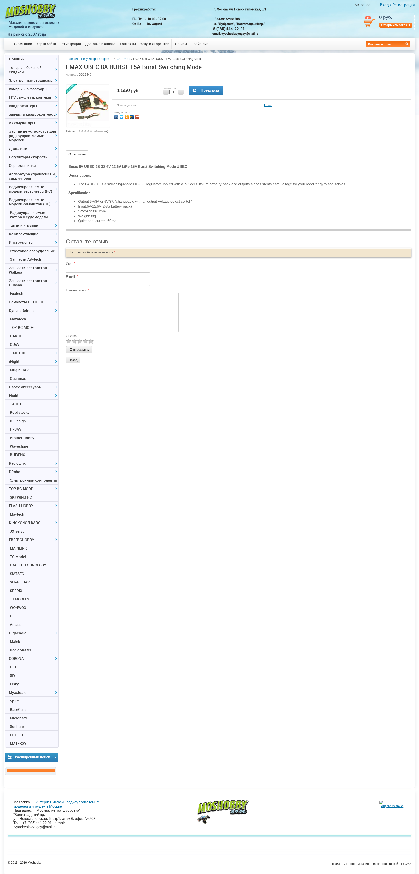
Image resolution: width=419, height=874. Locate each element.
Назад (73, 360)
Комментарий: (77, 290)
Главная (72, 59)
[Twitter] (122, 116)
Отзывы (180, 43)
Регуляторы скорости (96, 59)
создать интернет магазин (350, 864)
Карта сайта (46, 43)
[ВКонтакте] (117, 116)
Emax (268, 105)
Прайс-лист (200, 43)
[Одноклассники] (127, 116)
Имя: (70, 264)
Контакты (128, 43)
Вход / (385, 4)
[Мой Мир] (132, 116)
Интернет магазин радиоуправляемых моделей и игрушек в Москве (56, 804)
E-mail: (72, 277)
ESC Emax (123, 59)
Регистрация (70, 43)
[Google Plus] (137, 116)
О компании (22, 43)
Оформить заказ (394, 25)
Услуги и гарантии (154, 43)
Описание (77, 154)
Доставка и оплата (100, 43)
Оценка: (72, 336)
